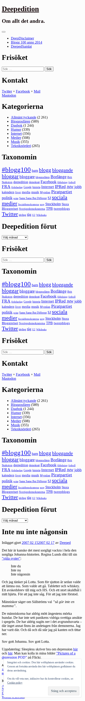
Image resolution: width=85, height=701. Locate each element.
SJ (49, 198)
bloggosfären (43, 177)
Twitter (7, 91)
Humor (16, 129)
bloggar (10, 176)
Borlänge (58, 176)
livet (18, 192)
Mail (37, 91)
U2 (33, 215)
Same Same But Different (33, 198)
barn (35, 171)
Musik (15, 142)
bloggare (27, 176)
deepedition (20, 182)
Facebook (23, 91)
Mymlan (45, 192)
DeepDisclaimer (22, 38)
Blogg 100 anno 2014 (26, 42)
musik (35, 192)
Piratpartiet (61, 191)
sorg (42, 204)
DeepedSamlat (21, 46)
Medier (16, 138)
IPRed (60, 186)
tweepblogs (62, 208)
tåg (29, 215)
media (26, 192)
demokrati (34, 182)
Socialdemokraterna (28, 204)
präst (15, 198)
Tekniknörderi (21, 146)
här (75, 649)
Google (28, 187)
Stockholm (53, 204)
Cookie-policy (14, 682)
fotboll (71, 182)
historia (36, 187)
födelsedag (17, 187)
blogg (45, 170)
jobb (78, 186)
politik (7, 198)
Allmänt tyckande (23, 117)
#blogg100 (16, 169)
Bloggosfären (20, 121)
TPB (49, 209)
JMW (70, 187)
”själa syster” (11, 558)
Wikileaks (41, 215)
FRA (6, 186)
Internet (16, 133)
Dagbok (16, 125)
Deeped (65, 543)
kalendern (8, 192)
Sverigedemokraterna (32, 208)
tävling (22, 215)
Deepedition (20, 9)
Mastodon (9, 95)
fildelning (62, 182)
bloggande (62, 170)
